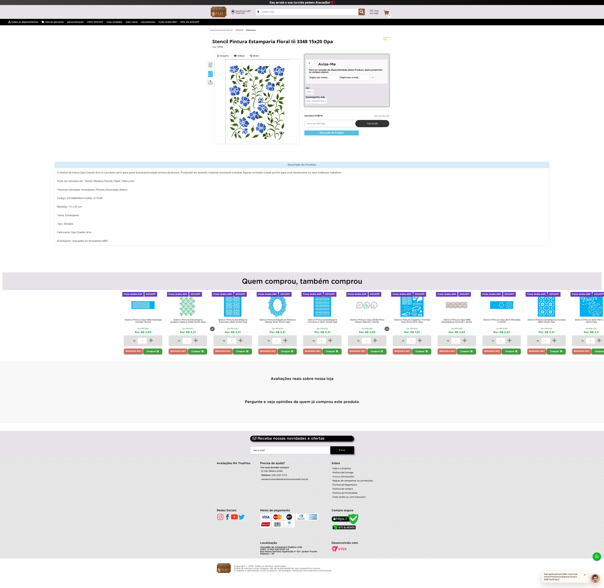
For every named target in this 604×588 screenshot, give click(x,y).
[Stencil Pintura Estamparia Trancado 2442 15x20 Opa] (232, 306)
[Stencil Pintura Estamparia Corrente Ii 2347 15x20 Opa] (322, 306)
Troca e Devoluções (343, 477)
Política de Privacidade (345, 493)
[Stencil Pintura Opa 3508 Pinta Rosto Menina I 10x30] (367, 306)
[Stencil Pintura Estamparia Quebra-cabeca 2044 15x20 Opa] (187, 306)
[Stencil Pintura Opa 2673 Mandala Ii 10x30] (501, 306)
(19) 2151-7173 (279, 475)
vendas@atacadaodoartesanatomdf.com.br (284, 479)
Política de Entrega (343, 473)
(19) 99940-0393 (273, 471)
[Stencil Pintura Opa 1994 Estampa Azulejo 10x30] (142, 306)
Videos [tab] (241, 56)
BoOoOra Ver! (133, 351)
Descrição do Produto (332, 133)
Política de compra (343, 489)
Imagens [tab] (224, 56)
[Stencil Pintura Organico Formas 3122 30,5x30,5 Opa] (411, 306)
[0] (386, 12)
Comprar (151, 351)
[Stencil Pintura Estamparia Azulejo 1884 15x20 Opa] (546, 306)
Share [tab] (255, 56)
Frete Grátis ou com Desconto (349, 497)
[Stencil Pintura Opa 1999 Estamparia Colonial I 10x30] (456, 306)
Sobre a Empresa (342, 468)
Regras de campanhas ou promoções (353, 481)
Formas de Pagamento (345, 485)
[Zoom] (210, 65)
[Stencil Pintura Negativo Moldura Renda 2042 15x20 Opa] (277, 306)
